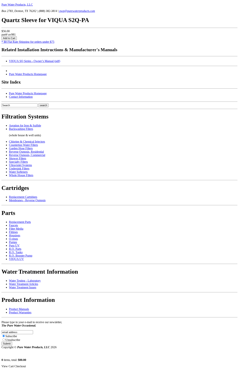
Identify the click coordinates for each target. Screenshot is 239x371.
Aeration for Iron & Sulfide (25, 125)
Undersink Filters (19, 168)
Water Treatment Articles (23, 284)
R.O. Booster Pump (20, 255)
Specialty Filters (18, 161)
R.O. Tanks (16, 252)
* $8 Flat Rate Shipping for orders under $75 (27, 41)
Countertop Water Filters (23, 145)
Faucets (13, 225)
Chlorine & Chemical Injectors (27, 141)
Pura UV (14, 245)
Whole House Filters (21, 175)
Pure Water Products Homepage (28, 74)
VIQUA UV (16, 259)
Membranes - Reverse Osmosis (27, 200)
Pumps (13, 242)
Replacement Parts (20, 222)
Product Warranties (20, 312)
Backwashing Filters (21, 128)
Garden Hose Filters (21, 148)
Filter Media (16, 228)
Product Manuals (19, 309)
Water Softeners (18, 171)
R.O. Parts (15, 248)
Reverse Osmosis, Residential (26, 151)
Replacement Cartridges (23, 196)
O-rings (13, 238)
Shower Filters (17, 158)
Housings (14, 235)
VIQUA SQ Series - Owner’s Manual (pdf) (34, 61)
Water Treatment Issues (22, 287)
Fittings (13, 232)
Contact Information (21, 96)
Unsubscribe (12, 339)
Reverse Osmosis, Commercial (27, 155)
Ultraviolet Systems (20, 165)
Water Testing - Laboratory (25, 280)
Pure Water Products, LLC (17, 4)
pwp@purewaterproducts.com (77, 11)
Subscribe (11, 336)
